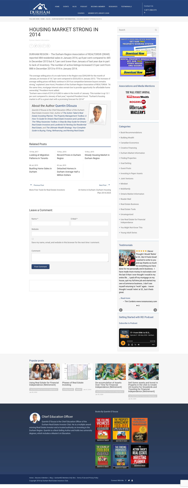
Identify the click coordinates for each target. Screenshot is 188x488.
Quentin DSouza (66, 106)
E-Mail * (74, 219)
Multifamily (125, 189)
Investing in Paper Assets (132, 173)
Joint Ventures (127, 178)
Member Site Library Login (98, 13)
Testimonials (126, 6)
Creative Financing (129, 148)
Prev (121, 310)
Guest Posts (126, 168)
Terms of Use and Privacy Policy (87, 478)
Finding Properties (128, 158)
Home (57, 6)
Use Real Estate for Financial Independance (43, 389)
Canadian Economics (130, 143)
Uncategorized (127, 214)
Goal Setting (126, 163)
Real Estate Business (130, 204)
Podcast (83, 6)
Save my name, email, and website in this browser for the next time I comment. (66, 242)
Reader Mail (126, 199)
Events (66, 6)
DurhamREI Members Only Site (65, 478)
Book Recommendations (131, 132)
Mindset (124, 184)
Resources (113, 6)
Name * (35, 219)
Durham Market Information (133, 153)
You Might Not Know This (131, 227)
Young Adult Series (129, 232)
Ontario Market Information (132, 194)
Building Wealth (127, 137)
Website (35, 229)
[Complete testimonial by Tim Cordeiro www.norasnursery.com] (127, 258)
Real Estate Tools (128, 209)
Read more (125, 298)
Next (155, 310)
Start (137, 305)
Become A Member (98, 6)
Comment (36, 251)
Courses (81, 13)
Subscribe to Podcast (128, 323)
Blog (75, 6)
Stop (138, 305)
